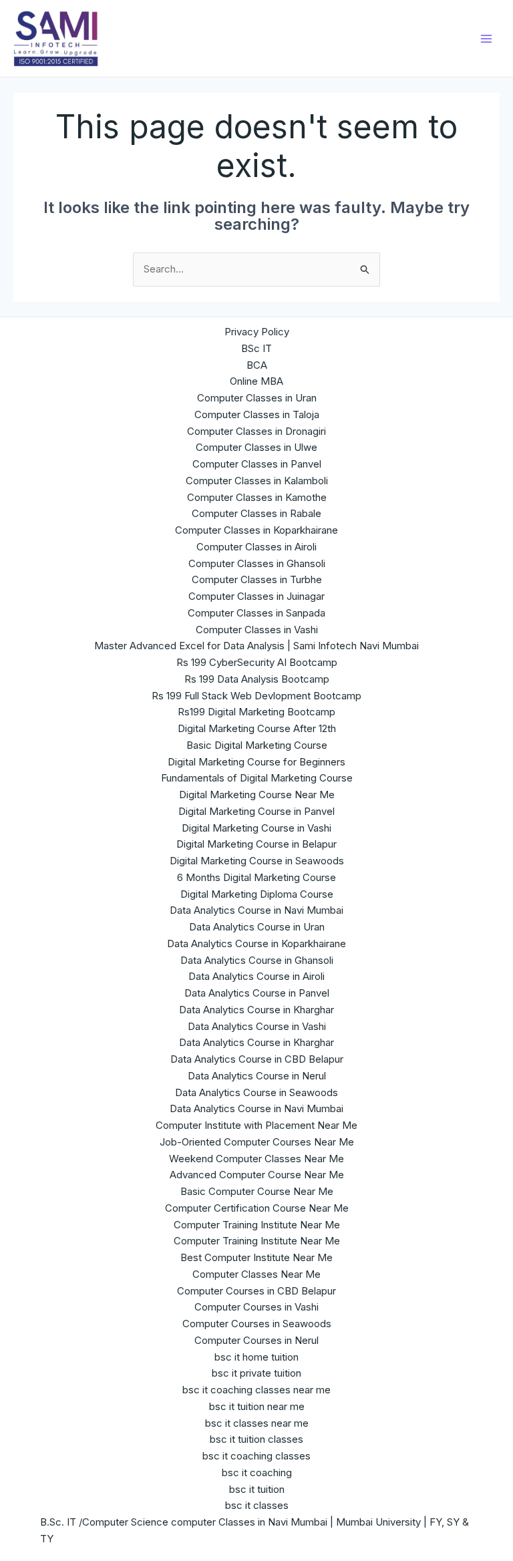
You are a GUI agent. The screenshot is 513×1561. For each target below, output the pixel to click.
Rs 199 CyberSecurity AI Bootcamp (256, 662)
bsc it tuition (257, 1489)
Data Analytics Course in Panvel (256, 993)
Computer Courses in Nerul (256, 1340)
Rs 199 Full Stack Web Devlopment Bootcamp (256, 695)
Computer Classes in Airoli (256, 546)
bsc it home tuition (256, 1357)
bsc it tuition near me (257, 1406)
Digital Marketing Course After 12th (257, 728)
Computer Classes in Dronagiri (256, 431)
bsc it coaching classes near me (256, 1389)
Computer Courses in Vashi (256, 1306)
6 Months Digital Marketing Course (256, 877)
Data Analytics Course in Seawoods (256, 1092)
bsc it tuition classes (256, 1439)
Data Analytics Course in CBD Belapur (256, 1059)
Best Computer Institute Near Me (256, 1257)
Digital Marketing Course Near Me (257, 794)
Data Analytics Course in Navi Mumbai (256, 910)
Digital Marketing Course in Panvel (256, 811)
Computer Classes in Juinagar (256, 596)
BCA (256, 365)
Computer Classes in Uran (257, 397)
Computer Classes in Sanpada (256, 612)
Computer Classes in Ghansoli (256, 563)
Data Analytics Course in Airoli (256, 976)
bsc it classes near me (257, 1423)
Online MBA (256, 381)
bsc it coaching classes (256, 1455)
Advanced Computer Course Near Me (257, 1174)
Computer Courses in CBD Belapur (256, 1290)
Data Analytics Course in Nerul (257, 1075)
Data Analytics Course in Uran (257, 926)
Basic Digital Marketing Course (256, 745)
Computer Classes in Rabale (256, 513)
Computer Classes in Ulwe (256, 447)
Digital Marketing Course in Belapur (256, 844)
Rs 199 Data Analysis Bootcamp (256, 679)
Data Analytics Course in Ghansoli (256, 960)
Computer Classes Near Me (256, 1274)
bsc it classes (257, 1505)
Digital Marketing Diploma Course (256, 894)
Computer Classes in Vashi (257, 629)
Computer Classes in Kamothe (257, 497)
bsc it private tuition (256, 1373)
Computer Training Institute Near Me (257, 1224)
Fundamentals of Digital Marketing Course (257, 777)
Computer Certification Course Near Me (257, 1208)
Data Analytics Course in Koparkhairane (256, 943)
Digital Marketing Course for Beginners (256, 761)
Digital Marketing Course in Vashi (256, 828)
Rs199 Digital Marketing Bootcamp (256, 711)
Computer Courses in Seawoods (256, 1323)
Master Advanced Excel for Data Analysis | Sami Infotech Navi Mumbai (256, 645)
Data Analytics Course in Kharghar (256, 1009)
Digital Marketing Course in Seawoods (257, 860)
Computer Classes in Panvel (256, 464)
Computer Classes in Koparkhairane (256, 530)
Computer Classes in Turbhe (257, 579)
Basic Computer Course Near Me (256, 1191)
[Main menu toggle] (486, 38)
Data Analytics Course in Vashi (257, 1026)
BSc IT (256, 348)
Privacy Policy (256, 331)
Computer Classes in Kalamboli (257, 480)
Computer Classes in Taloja (256, 414)
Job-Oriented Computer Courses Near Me (257, 1142)
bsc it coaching (257, 1472)
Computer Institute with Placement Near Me (256, 1125)
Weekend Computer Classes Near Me (256, 1158)
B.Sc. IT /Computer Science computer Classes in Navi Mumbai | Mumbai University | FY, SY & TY (254, 1530)
